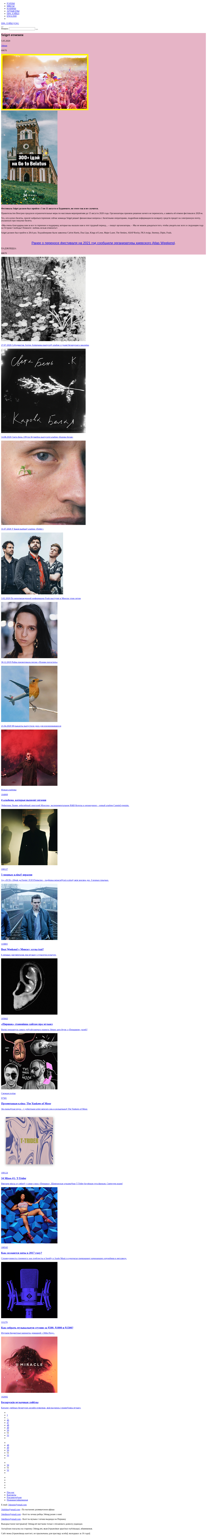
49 (8, 1428)
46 (8, 1420)
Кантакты (11, 1495)
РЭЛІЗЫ (11, 3)
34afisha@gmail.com (10, 1509)
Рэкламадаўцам (14, 1497)
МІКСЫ (11, 6)
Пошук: (4, 28)
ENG (16, 23)
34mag (4, 45)
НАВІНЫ (11, 8)
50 (8, 1430)
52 (8, 1435)
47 (8, 1422)
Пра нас (10, 1492)
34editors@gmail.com (11, 1514)
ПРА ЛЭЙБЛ (13, 13)
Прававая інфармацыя (17, 1500)
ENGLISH (12, 16)
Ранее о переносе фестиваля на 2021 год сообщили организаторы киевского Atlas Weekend (103, 243)
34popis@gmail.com (17, 1505)
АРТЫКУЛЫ (13, 11)
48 (8, 1425)
